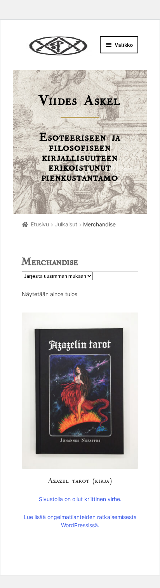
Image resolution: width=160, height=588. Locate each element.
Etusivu (40, 224)
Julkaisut (66, 224)
